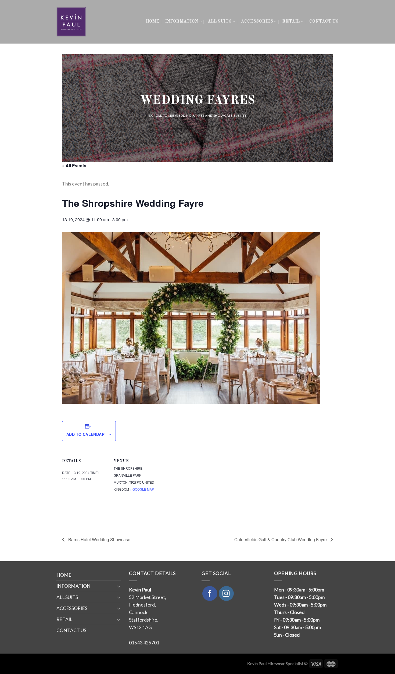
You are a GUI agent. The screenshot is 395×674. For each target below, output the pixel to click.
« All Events (74, 165)
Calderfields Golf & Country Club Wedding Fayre (281, 539)
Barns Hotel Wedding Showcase (98, 539)
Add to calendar (85, 434)
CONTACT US (324, 21)
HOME (152, 21)
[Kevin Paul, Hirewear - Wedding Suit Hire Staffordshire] (71, 22)
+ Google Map (142, 489)
